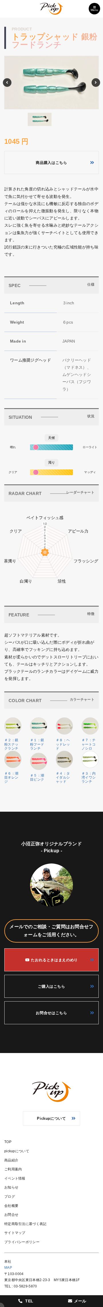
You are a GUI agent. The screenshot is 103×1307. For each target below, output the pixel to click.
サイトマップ (14, 1233)
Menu (94, 10)
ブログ (9, 1197)
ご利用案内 (13, 1169)
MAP (8, 1268)
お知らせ (11, 1187)
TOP (7, 1142)
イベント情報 (14, 1178)
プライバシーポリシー (21, 1242)
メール (80, 1301)
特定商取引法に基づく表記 (25, 1224)
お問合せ (11, 1215)
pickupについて (16, 1151)
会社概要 (11, 1206)
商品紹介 (11, 1160)
